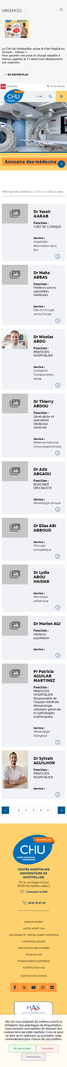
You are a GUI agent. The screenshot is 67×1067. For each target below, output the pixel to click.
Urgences (12, 86)
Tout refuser (47, 1048)
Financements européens (34, 961)
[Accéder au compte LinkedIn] (52, 987)
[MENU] (61, 96)
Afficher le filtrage (61, 164)
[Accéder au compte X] (24, 987)
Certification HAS (34, 967)
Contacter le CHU (36, 891)
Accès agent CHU (34, 928)
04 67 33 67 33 (36, 902)
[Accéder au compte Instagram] (42, 987)
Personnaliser (33, 1057)
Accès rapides (57, 86)
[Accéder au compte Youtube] (33, 987)
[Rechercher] (50, 96)
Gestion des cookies (34, 976)
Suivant (61, 810)
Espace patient (34, 921)
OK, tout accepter (22, 1048)
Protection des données (34, 948)
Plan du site (34, 954)
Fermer (61, 9)
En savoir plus (18, 74)
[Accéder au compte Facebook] (14, 987)
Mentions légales (34, 941)
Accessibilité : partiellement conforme (34, 935)
